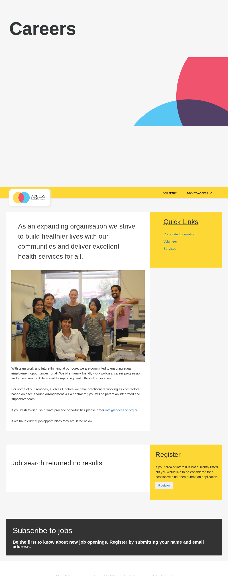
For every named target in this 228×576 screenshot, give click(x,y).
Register (164, 485)
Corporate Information (179, 234)
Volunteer (170, 241)
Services (169, 248)
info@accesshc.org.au (121, 410)
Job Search (171, 193)
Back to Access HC (199, 193)
